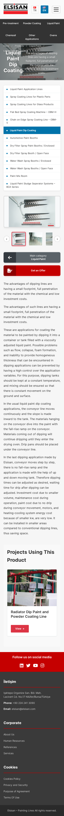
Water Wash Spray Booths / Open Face (31, 168)
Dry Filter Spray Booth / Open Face (29, 153)
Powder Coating (32, 23)
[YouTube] (35, 665)
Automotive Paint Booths (23, 137)
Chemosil (11, 35)
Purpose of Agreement (17, 791)
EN (44, 10)
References (10, 747)
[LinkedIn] (21, 665)
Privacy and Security (16, 784)
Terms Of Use (11, 797)
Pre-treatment (11, 23)
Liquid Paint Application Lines (25, 89)
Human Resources (14, 740)
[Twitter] (28, 665)
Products (19, 46)
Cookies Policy (12, 778)
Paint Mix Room (18, 176)
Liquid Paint (53, 23)
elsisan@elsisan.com (23, 708)
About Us (9, 734)
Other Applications (32, 37)
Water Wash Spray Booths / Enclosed (30, 160)
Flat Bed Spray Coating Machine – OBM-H (32, 112)
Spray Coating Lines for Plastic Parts (29, 96)
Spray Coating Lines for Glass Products (31, 104)
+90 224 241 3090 (24, 702)
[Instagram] (42, 665)
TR (34, 10)
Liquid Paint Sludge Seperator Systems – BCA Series (30, 185)
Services (9, 753)
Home (6, 46)
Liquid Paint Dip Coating (22, 130)
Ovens (53, 35)
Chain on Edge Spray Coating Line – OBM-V (31, 121)
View (19, 628)
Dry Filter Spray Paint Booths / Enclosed (31, 145)
